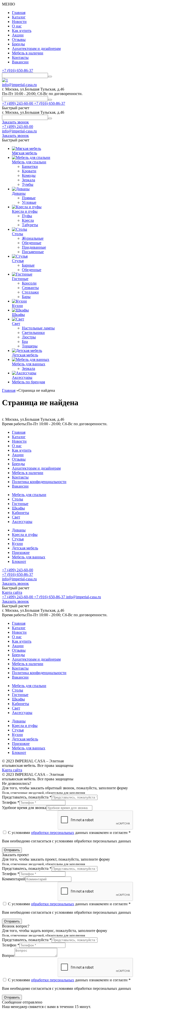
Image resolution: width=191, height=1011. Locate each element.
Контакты (20, 57)
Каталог (19, 17)
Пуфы (27, 216)
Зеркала (28, 180)
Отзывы (19, 39)
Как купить (21, 30)
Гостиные (20, 504)
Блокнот (19, 561)
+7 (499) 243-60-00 (17, 126)
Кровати (29, 171)
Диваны (19, 530)
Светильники (33, 332)
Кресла (28, 220)
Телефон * (10, 802)
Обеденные (31, 243)
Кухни (17, 543)
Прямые (29, 198)
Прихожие (21, 552)
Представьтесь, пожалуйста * (26, 797)
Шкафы (18, 508)
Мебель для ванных (28, 557)
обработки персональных (52, 832)
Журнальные (33, 238)
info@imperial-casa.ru (19, 85)
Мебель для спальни (29, 495)
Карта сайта (12, 592)
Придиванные (34, 247)
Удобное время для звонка (24, 808)
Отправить (12, 850)
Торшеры (30, 346)
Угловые (29, 202)
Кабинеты (20, 512)
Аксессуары (22, 521)
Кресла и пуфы (25, 534)
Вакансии (20, 62)
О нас (17, 26)
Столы (17, 499)
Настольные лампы (38, 328)
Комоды (29, 175)
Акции (18, 35)
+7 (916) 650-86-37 (17, 70)
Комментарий (13, 879)
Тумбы (27, 184)
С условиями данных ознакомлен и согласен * (69, 832)
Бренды (18, 44)
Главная (18, 12)
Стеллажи (30, 292)
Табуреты (30, 225)
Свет (16, 517)
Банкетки (30, 166)
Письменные (33, 252)
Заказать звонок (15, 583)
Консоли (29, 283)
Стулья (18, 539)
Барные (28, 265)
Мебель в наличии (27, 53)
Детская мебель (25, 548)
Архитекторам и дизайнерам (36, 48)
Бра (25, 341)
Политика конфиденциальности (39, 482)
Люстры (29, 337)
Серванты (30, 288)
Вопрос (8, 955)
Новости (19, 21)
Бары (26, 297)
